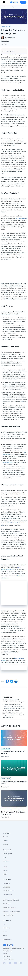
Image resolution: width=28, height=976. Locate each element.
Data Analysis (6, 904)
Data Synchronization (9, 890)
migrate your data (7, 462)
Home (2, 7)
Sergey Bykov (11, 37)
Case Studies (6, 928)
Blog (4, 924)
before (11, 55)
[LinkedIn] (16, 681)
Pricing (5, 874)
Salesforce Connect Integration (11, 911)
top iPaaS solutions (21, 218)
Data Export (6, 887)
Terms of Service (7, 951)
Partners (5, 844)
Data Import (6, 883)
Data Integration (6, 26)
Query (4, 857)
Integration (15, 808)
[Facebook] (7, 681)
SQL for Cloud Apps (8, 915)
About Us (5, 837)
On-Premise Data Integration (11, 900)
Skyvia (21, 808)
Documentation (7, 939)
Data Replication (7, 894)
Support (5, 935)
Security (5, 953)
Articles (6, 7)
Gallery (5, 931)
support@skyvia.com (8, 959)
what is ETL (8, 523)
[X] (11, 681)
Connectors (6, 861)
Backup (5, 866)
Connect (5, 870)
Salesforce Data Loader (9, 907)
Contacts (5, 840)
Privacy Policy (7, 956)
